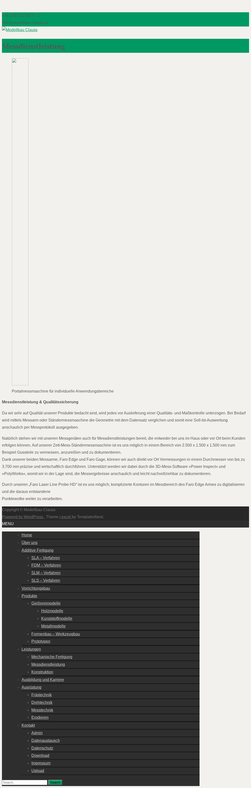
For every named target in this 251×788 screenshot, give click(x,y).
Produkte (29, 596)
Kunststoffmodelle (56, 618)
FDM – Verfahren (46, 565)
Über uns (30, 543)
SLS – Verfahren (45, 580)
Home (27, 535)
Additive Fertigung (37, 550)
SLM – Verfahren (46, 573)
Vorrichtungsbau (36, 588)
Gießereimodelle (46, 603)
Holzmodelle (52, 611)
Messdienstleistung (48, 664)
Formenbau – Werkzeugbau (55, 634)
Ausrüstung (31, 687)
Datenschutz (42, 748)
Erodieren (40, 717)
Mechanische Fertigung (51, 657)
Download (40, 755)
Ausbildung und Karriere (43, 680)
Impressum (40, 763)
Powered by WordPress (23, 517)
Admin (37, 733)
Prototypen (40, 641)
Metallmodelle (53, 626)
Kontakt (28, 725)
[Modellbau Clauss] (20, 30)
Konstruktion (42, 672)
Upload (37, 771)
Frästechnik (41, 695)
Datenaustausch (45, 740)
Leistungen (31, 649)
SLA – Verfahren (45, 558)
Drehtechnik (41, 702)
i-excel (65, 517)
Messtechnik (42, 710)
